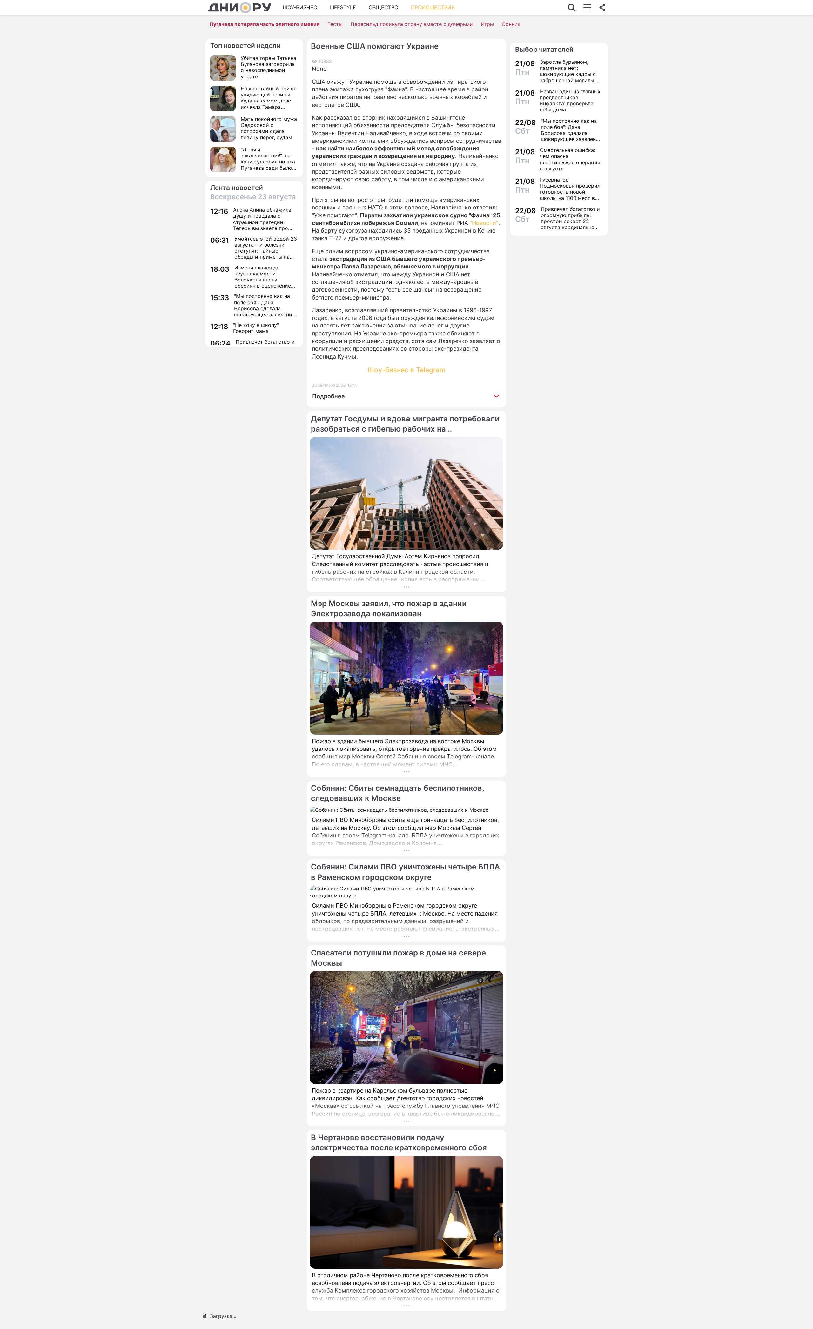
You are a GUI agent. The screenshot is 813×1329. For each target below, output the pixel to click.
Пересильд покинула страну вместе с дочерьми (412, 24)
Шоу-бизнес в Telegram (406, 370)
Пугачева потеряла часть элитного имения (264, 24)
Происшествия (433, 7)
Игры (487, 24)
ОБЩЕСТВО (383, 7)
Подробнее (328, 396)
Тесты (335, 24)
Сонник (511, 24)
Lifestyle (343, 7)
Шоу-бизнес (300, 7)
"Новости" (484, 223)
